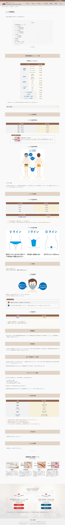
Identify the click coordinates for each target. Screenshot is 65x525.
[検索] (62, 0)
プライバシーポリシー (26, 521)
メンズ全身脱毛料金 (20, 27)
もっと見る (32, 46)
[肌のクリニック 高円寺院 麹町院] (11, 3)
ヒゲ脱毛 (16, 34)
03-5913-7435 (19, 502)
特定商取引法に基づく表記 (41, 521)
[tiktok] (58, 0)
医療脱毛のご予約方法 (10, 436)
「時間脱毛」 (8, 336)
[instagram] (57, 0)
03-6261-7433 (46, 502)
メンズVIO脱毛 (18, 30)
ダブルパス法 (17, 414)
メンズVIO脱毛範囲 (20, 32)
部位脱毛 (16, 40)
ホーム (21, 521)
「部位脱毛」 (18, 350)
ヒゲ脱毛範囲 (19, 35)
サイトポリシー (33, 521)
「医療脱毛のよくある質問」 (11, 448)
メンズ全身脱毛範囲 (20, 28)
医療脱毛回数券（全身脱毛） (26, 137)
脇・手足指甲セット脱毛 (19, 41)
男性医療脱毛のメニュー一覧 (20, 24)
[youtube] (60, 0)
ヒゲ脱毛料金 (19, 37)
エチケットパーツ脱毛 (19, 43)
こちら (12, 512)
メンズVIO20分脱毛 (28, 92)
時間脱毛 (16, 38)
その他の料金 (17, 44)
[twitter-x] (55, 0)
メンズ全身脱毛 (18, 26)
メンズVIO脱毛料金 (20, 31)
